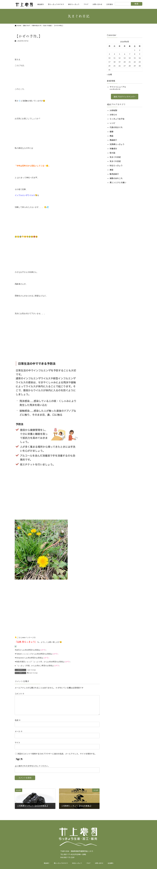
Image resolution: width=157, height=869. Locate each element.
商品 (111, 136)
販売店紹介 (114, 174)
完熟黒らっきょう (117, 144)
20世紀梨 (113, 110)
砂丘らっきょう (116, 165)
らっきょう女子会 (117, 119)
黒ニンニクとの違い (118, 182)
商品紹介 (113, 140)
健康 (111, 131)
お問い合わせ (99, 863)
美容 (111, 170)
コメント (19, 694)
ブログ (88, 863)
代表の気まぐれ (116, 127)
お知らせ (113, 114)
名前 (18, 720)
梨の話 (112, 153)
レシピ (112, 123)
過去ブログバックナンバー (125, 97)
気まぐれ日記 (31, 670)
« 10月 (109, 74)
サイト (17, 742)
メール (18, 731)
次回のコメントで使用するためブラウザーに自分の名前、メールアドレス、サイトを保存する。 (56, 754)
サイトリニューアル (118, 87)
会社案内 (110, 863)
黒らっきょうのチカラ (61, 863)
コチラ (43, 650)
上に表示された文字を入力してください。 (32, 766)
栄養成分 (113, 148)
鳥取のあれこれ (116, 178)
